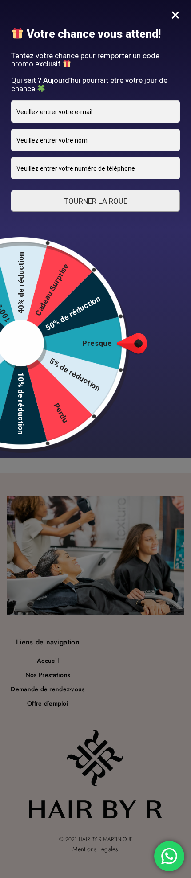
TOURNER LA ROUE (95, 201)
